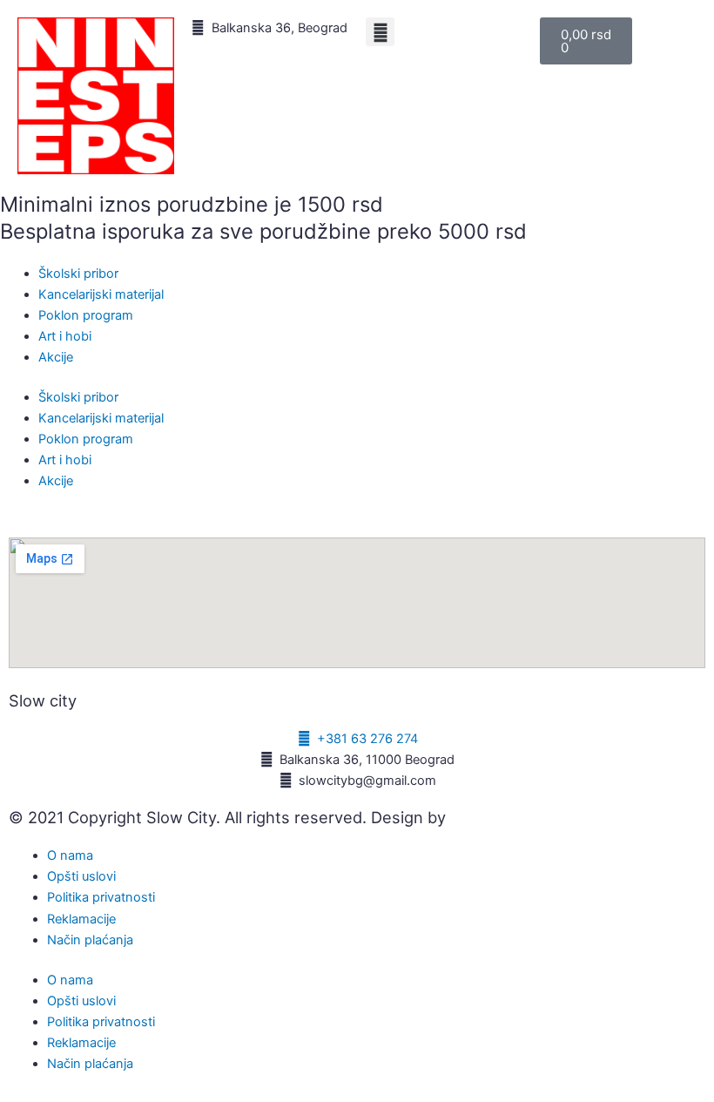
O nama (70, 855)
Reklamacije (81, 919)
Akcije (55, 357)
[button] (380, 31)
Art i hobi (64, 336)
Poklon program (85, 315)
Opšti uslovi (81, 876)
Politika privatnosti (101, 897)
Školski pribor (78, 273)
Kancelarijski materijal (101, 294)
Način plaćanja (90, 940)
